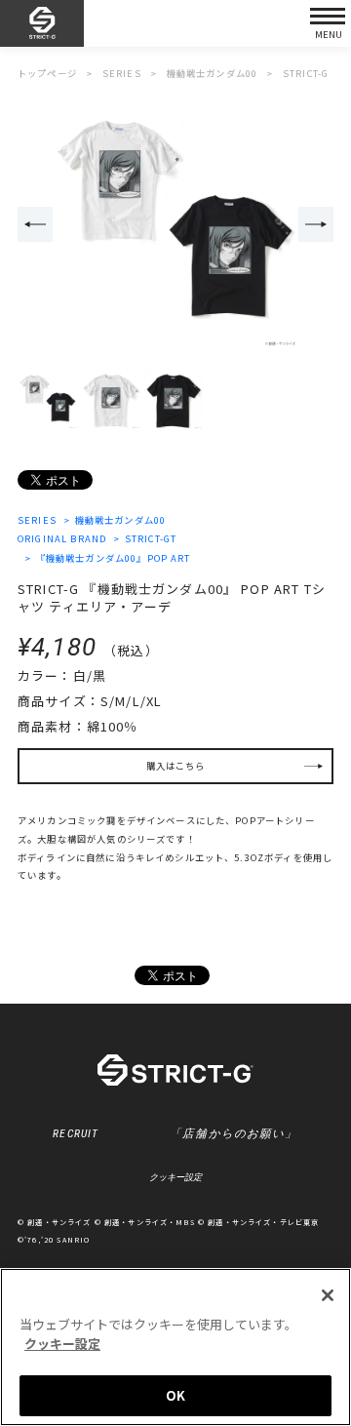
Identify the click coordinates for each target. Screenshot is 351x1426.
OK (175, 1395)
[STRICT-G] (42, 24)
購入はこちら (176, 765)
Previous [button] (35, 224)
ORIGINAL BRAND (62, 538)
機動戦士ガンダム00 (120, 520)
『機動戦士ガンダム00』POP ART (113, 558)
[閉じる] (327, 1295)
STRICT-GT (150, 538)
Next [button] (315, 224)
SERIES (37, 520)
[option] (175, 225)
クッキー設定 (175, 1177)
